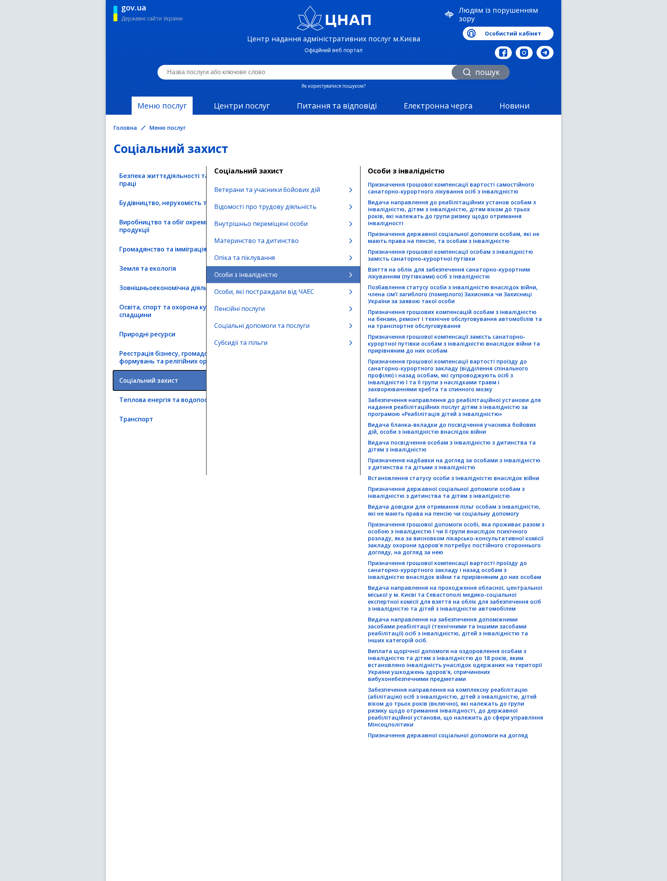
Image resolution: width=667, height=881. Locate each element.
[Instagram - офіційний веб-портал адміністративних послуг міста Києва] (524, 52)
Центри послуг (242, 105)
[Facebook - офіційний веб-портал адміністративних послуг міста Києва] (503, 52)
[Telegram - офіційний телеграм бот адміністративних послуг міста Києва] (545, 52)
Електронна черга (438, 105)
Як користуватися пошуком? (333, 86)
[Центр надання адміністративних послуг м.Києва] (333, 18)
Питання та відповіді (337, 105)
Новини (514, 105)
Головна (125, 127)
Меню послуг (162, 105)
